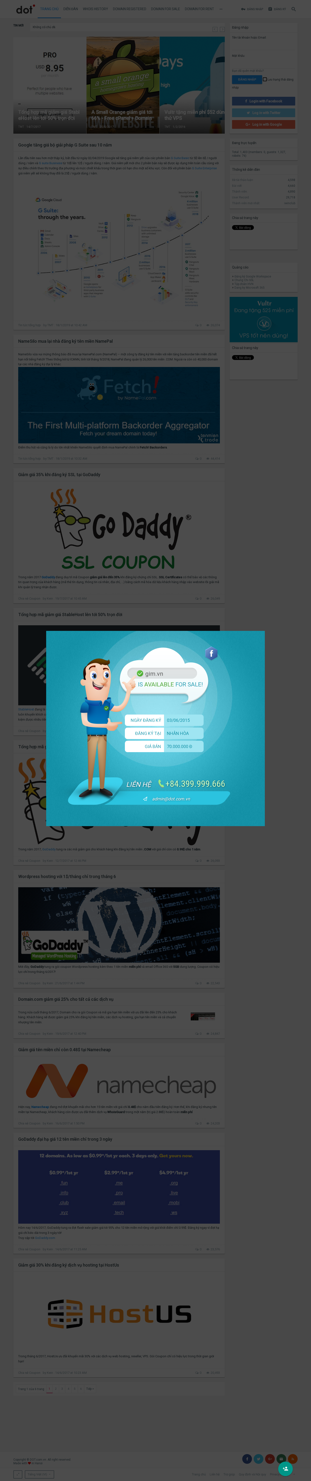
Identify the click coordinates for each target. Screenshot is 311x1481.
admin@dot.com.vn (171, 798)
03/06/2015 (178, 720)
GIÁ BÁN (153, 746)
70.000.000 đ (179, 746)
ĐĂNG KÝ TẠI (148, 733)
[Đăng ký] (285, 1469)
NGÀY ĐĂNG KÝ (146, 720)
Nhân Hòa (178, 733)
